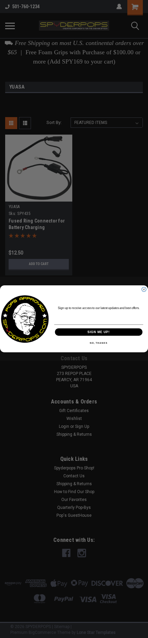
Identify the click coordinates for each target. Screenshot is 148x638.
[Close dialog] (144, 289)
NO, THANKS (98, 343)
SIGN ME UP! (98, 332)
